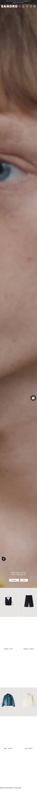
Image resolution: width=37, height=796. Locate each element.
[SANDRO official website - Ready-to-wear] (9, 6)
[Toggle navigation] (35, 6)
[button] (23, 6)
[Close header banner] (35, 2)
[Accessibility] (4, 559)
